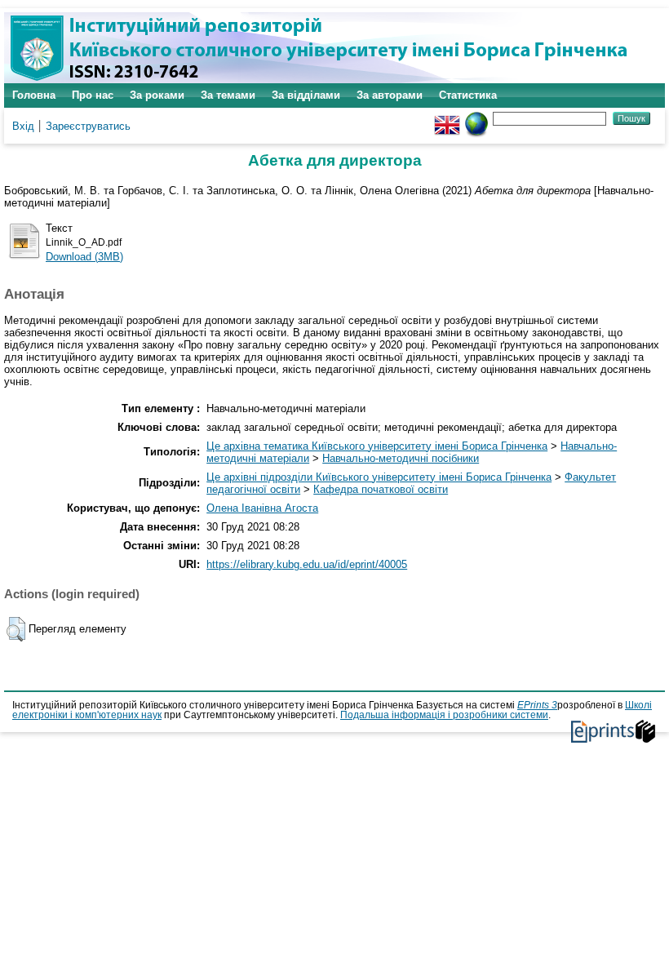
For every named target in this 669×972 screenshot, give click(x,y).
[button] (16, 629)
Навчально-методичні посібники (400, 458)
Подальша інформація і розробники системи (444, 715)
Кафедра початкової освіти (380, 489)
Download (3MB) (84, 257)
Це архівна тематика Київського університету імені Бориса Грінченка (376, 446)
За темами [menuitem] (228, 95)
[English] (447, 118)
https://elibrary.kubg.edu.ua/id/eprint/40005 (306, 564)
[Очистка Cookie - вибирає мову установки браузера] (476, 118)
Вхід (23, 126)
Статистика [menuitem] (468, 95)
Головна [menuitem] (33, 95)
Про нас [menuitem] (92, 95)
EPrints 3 (537, 705)
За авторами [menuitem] (390, 95)
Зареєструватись (88, 126)
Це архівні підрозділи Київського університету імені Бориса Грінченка (379, 477)
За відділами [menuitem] (306, 95)
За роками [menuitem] (157, 95)
